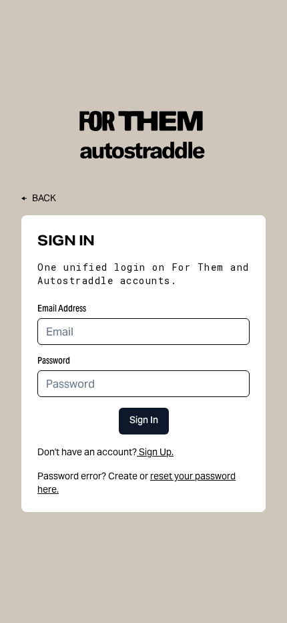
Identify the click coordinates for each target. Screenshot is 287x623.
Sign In (143, 421)
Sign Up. (156, 452)
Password (53, 360)
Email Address (61, 308)
